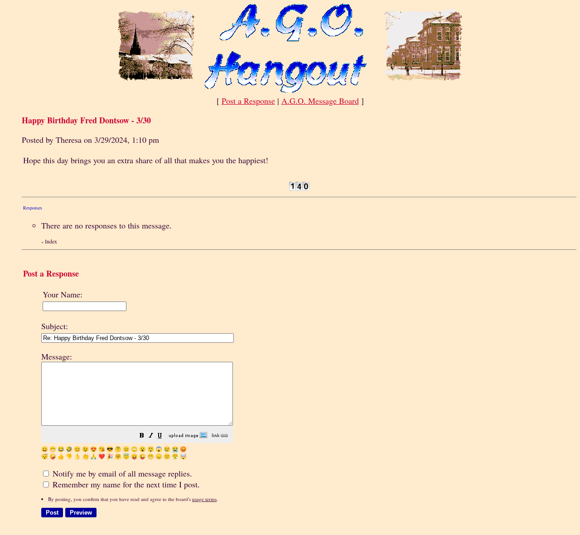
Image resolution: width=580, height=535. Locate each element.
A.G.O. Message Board (320, 100)
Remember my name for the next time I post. (125, 484)
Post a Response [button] (248, 100)
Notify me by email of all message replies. (121, 473)
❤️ (101, 456)
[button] (141, 435)
